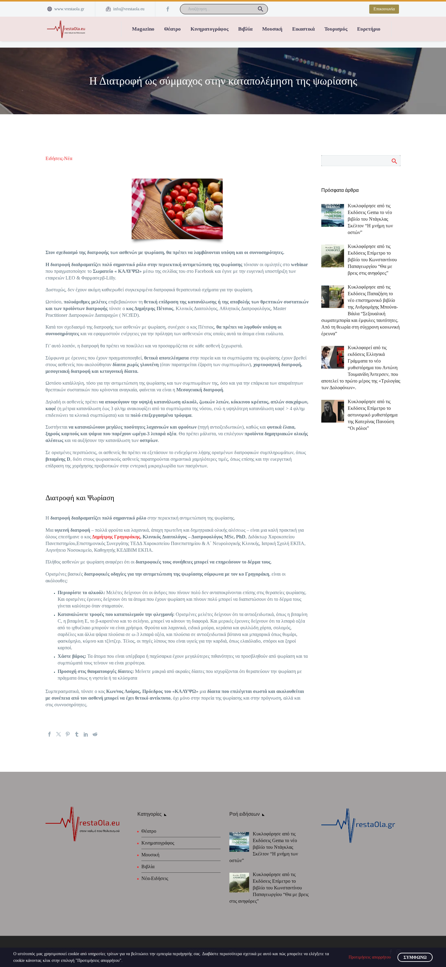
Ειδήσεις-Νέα (59, 158)
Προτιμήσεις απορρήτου (370, 957)
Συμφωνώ (415, 957)
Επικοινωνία (384, 9)
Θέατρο (172, 29)
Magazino (143, 29)
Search (393, 161)
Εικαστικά (303, 29)
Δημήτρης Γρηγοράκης (115, 536)
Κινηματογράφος (209, 29)
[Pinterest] (67, 734)
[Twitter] (58, 734)
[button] (260, 9)
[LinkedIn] (85, 734)
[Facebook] (167, 9)
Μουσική (272, 29)
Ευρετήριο (368, 29)
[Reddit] (95, 734)
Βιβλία (245, 29)
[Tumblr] (76, 734)
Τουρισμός (335, 29)
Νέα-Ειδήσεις (154, 878)
